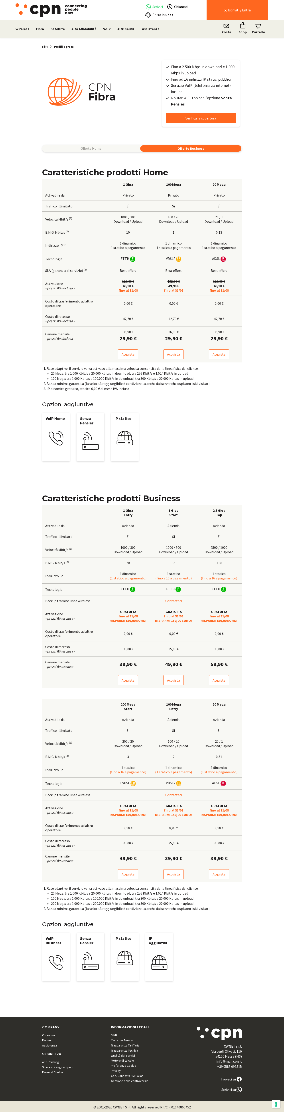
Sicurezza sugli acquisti (57, 1067)
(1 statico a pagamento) (128, 578)
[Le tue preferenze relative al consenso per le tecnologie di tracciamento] (276, 1104)
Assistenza (151, 29)
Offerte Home (91, 148)
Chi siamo (48, 1035)
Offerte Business (191, 148)
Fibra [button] (40, 29)
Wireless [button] (22, 29)
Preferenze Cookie (123, 1066)
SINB (114, 1035)
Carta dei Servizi (122, 1040)
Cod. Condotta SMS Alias (127, 1076)
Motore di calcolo (122, 1060)
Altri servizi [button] (126, 29)
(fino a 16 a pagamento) (173, 578)
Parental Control (52, 1072)
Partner (47, 1040)
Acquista (128, 354)
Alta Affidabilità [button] (84, 29)
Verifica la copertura (200, 118)
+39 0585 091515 (229, 1066)
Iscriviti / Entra (239, 10)
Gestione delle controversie (129, 1081)
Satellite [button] (58, 29)
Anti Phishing (50, 1062)
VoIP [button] (107, 29)
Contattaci (173, 601)
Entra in (162, 14)
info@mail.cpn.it (229, 1061)
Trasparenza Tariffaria (125, 1045)
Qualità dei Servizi (123, 1056)
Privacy (116, 1071)
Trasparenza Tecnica (124, 1050)
